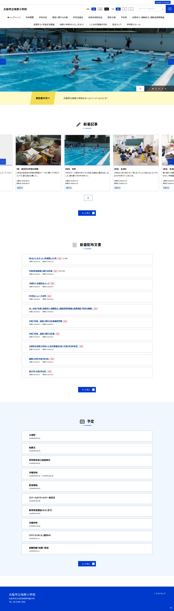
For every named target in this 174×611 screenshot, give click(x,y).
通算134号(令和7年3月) (39, 358)
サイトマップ (160, 593)
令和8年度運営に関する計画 (41, 270)
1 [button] (152, 89)
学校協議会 (78, 17)
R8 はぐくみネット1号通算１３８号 (43, 258)
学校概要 (30, 17)
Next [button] (171, 62)
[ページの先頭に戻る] (171, 608)
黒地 (106, 9)
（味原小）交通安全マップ (39, 283)
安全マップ (117, 24)
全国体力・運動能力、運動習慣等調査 (148, 17)
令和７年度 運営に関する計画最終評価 (46, 321)
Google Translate (163, 2)
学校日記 (43, 17)
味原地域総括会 (95, 17)
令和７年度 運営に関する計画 (42, 333)
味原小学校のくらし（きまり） (72, 24)
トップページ (15, 17)
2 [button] (156, 89)
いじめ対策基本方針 (98, 24)
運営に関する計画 (60, 17)
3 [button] (159, 89)
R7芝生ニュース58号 (38, 295)
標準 (118, 9)
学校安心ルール (134, 24)
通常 (93, 9)
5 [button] (165, 89)
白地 (100, 9)
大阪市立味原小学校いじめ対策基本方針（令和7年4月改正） (54, 346)
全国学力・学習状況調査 (44, 24)
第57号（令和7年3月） (38, 371)
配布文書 (112, 17)
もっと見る (86, 213)
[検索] (162, 8)
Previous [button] (3, 62)
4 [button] (162, 89)
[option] (87, 60)
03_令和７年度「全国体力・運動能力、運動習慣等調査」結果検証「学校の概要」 (61, 308)
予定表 (124, 17)
